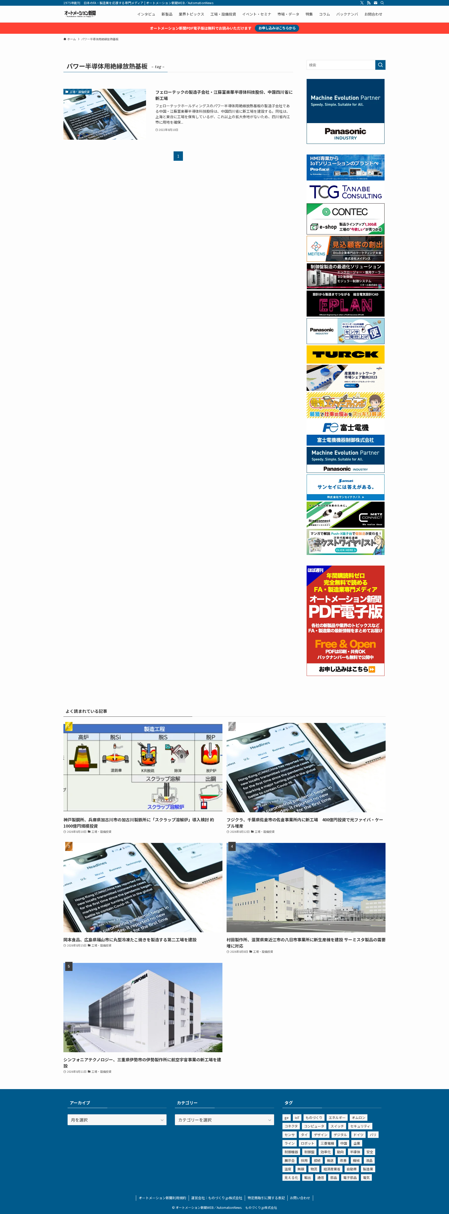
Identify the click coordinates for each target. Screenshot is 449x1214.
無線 (301, 1168)
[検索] (382, 3)
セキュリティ (360, 1126)
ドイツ (358, 1134)
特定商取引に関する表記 (266, 1197)
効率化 (326, 1151)
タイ (304, 1134)
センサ (290, 1134)
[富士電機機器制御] (346, 444)
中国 (343, 1143)
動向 (340, 1151)
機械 (356, 1160)
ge (287, 1117)
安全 (369, 1151)
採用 (304, 1160)
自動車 (352, 1168)
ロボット (307, 1143)
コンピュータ (314, 1126)
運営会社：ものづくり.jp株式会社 (216, 1197)
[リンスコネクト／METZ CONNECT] (346, 526)
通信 (320, 1177)
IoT (297, 1117)
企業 (356, 1143)
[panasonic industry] (346, 142)
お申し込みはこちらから (277, 27)
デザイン (320, 1134)
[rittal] (346, 287)
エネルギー (337, 1117)
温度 (288, 1168)
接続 (317, 1160)
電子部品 (350, 1177)
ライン (290, 1143)
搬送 (330, 1160)
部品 (333, 1177)
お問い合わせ (300, 1197)
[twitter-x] (362, 3)
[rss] (368, 3)
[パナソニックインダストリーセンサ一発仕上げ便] (346, 342)
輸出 (307, 1177)
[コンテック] (346, 233)
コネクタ (291, 1126)
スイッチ (337, 1126)
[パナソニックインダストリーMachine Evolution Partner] (346, 471)
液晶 (369, 1160)
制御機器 (291, 1151)
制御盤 (309, 1151)
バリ (373, 1134)
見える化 (291, 1177)
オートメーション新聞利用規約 (162, 1197)
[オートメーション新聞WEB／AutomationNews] (80, 14)
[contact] (375, 3)
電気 (366, 1177)
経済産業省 (331, 1168)
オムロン (358, 1117)
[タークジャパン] (346, 362)
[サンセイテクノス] (346, 498)
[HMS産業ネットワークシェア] (346, 389)
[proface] (346, 179)
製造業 (368, 1168)
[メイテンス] (346, 260)
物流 (314, 1168)
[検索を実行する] (380, 65)
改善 (343, 1160)
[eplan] (346, 315)
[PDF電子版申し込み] (346, 674)
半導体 (355, 1151)
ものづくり (314, 1117)
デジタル (340, 1134)
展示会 (290, 1160)
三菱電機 (327, 1143)
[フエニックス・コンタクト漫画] (346, 553)
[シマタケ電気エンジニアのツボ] (346, 416)
